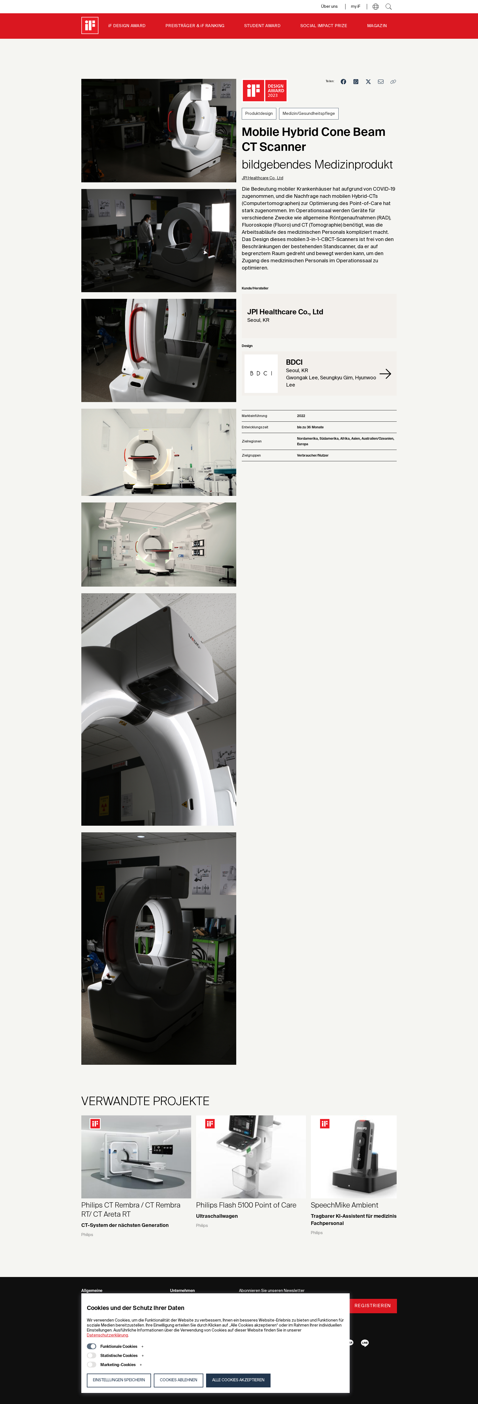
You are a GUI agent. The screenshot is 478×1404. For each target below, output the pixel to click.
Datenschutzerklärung (107, 1335)
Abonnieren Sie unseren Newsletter (272, 1291)
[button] (375, 6)
